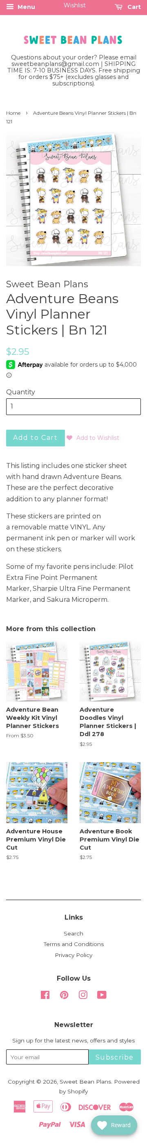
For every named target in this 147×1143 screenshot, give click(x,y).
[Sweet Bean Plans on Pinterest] (64, 996)
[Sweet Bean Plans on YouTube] (102, 996)
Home (13, 113)
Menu (25, 7)
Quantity (20, 392)
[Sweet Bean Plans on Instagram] (82, 996)
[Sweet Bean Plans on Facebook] (45, 996)
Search (73, 933)
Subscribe (115, 1057)
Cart (133, 7)
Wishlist (75, 5)
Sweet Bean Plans (85, 1081)
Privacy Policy (73, 955)
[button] (93, 438)
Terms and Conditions (74, 944)
